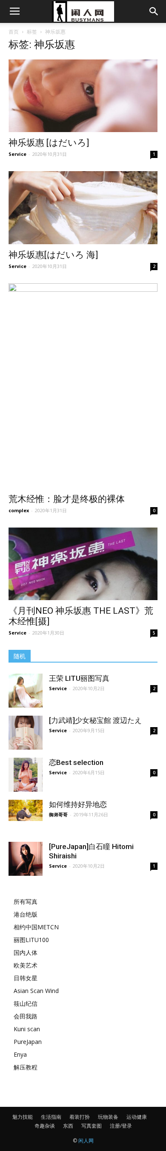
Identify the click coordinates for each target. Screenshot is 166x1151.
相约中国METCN (36, 927)
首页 (14, 31)
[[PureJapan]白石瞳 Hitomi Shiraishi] (26, 859)
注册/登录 (121, 1125)
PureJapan (28, 1042)
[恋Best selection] (26, 775)
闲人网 (86, 1140)
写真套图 (91, 1125)
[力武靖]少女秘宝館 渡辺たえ (95, 720)
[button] (154, 11)
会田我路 (25, 1016)
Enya (20, 1054)
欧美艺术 (25, 965)
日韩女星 (25, 978)
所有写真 (25, 901)
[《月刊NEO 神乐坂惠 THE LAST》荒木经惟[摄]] (83, 564)
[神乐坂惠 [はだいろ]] (83, 95)
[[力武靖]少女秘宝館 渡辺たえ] (26, 733)
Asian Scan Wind (36, 991)
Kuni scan (27, 1029)
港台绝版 (25, 914)
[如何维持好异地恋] (26, 810)
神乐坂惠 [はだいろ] (49, 143)
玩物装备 (108, 1116)
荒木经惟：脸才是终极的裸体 (67, 499)
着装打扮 (79, 1116)
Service (17, 154)
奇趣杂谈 (44, 1125)
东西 (68, 1125)
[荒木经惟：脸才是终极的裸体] (83, 385)
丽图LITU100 (31, 940)
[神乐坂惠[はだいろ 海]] (83, 207)
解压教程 (25, 1067)
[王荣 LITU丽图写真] (26, 691)
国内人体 (25, 952)
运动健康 (136, 1116)
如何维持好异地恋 (78, 804)
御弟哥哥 (58, 814)
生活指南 (51, 1116)
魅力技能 (22, 1116)
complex (19, 510)
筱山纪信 (25, 1003)
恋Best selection (76, 762)
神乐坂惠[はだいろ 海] (53, 255)
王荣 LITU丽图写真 (79, 678)
